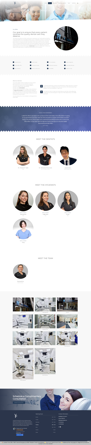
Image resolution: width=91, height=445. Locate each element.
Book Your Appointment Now (53, 442)
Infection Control (62, 3)
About (50, 3)
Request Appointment (19, 402)
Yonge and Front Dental (18, 90)
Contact (74, 3)
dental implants (22, 87)
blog (69, 3)
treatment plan (31, 45)
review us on (19, 434)
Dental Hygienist (23, 212)
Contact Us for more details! (46, 443)
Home (46, 3)
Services (55, 3)
